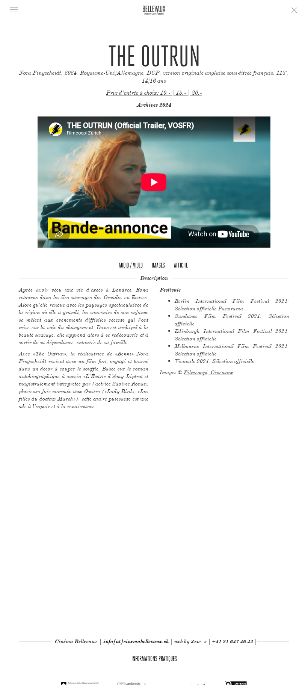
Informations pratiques (154, 658)
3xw (196, 641)
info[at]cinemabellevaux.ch (136, 641)
